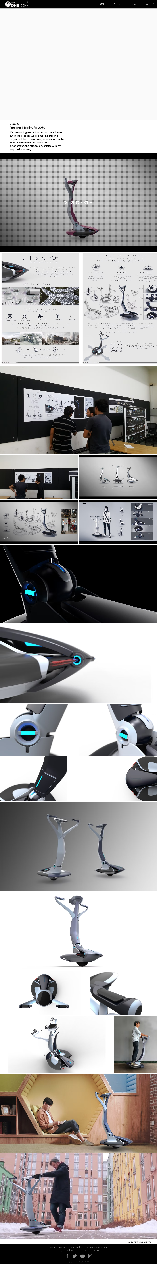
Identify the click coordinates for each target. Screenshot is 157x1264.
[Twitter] (75, 1256)
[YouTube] (82, 1256)
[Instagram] (90, 1256)
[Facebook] (67, 1256)
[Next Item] (151, 309)
